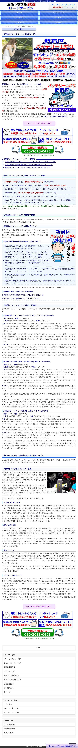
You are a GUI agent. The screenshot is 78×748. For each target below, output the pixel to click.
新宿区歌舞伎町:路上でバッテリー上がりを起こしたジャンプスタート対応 (30, 162)
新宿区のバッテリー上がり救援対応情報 (18, 41)
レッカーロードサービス (12, 663)
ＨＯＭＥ (19, 13)
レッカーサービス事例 (11, 712)
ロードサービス (19, 17)
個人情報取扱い (9, 728)
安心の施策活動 (9, 724)
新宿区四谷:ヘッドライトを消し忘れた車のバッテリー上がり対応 (27, 167)
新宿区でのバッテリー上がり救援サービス (19, 34)
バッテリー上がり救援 (18, 26)
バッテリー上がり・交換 (12, 659)
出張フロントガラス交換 (12, 679)
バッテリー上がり (58, 13)
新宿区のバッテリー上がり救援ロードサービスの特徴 (23, 38)
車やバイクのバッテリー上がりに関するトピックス (22, 52)
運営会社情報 (8, 733)
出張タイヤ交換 (9, 671)
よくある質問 (19, 22)
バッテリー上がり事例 (11, 708)
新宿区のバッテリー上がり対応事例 (18, 48)
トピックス (8, 704)
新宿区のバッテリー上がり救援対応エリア (20, 44)
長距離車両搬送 (9, 667)
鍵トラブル (58, 17)
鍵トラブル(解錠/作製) (11, 675)
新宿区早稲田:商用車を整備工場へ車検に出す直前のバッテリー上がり (29, 165)
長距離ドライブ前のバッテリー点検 (18, 55)
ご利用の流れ (8, 688)
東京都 (27, 26)
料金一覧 (58, 22)
